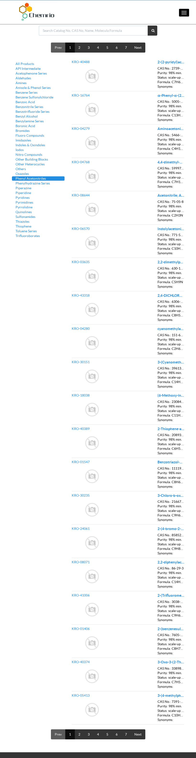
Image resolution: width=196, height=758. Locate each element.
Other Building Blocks (32, 159)
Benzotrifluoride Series (32, 112)
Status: (163, 77)
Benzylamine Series (30, 121)
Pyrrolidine (24, 207)
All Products (25, 64)
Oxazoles (22, 174)
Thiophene (23, 226)
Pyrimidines (24, 202)
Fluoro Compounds (30, 135)
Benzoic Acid (25, 102)
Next (138, 47)
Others (21, 169)
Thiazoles (22, 221)
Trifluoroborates (28, 236)
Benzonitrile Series (29, 107)
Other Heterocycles (30, 164)
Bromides (23, 131)
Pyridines (23, 198)
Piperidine (23, 193)
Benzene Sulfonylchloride (34, 97)
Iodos (20, 150)
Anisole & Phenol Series (33, 88)
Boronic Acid (25, 126)
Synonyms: (165, 86)
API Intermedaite (28, 68)
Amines (21, 83)
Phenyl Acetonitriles (31, 178)
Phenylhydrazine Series (33, 183)
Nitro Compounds (29, 155)
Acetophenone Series (31, 73)
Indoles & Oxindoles (30, 145)
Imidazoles (23, 140)
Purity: (163, 73)
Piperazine (23, 188)
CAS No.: (164, 68)
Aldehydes (23, 78)
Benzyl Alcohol (27, 116)
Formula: (164, 82)
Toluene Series (26, 231)
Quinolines (24, 212)
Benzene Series (27, 92)
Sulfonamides (25, 217)
